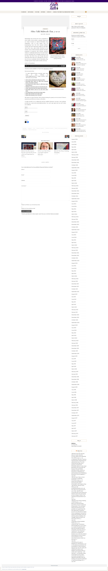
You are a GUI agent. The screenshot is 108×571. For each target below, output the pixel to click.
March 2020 (74, 338)
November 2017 (75, 410)
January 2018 (75, 405)
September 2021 (75, 291)
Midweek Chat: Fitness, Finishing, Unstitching (80, 69)
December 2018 (75, 376)
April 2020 (74, 335)
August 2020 (75, 325)
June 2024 (74, 206)
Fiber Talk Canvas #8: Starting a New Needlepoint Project (81, 105)
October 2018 (75, 381)
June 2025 (74, 175)
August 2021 (74, 294)
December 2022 (75, 252)
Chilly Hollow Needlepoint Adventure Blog (35, 79)
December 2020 (75, 314)
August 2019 (74, 356)
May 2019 (74, 363)
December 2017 (75, 407)
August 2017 (74, 418)
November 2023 (75, 224)
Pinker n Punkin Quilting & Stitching (61, 128)
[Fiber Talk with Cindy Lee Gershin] (23, 136)
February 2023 (75, 247)
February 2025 (75, 185)
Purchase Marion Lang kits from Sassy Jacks (35, 92)
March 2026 (74, 152)
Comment (23, 185)
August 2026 (74, 139)
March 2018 (74, 400)
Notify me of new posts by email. (28, 208)
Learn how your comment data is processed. (49, 213)
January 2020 (75, 343)
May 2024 (74, 209)
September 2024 (75, 198)
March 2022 (74, 276)
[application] (45, 66)
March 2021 (74, 307)
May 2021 (74, 301)
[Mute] (61, 65)
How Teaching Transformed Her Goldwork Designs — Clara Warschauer (81, 110)
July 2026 (74, 141)
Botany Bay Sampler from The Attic (34, 95)
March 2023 (74, 245)
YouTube (45, 1)
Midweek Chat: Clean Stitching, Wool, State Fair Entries (80, 90)
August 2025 (74, 170)
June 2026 (74, 144)
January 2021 (75, 312)
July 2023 (74, 234)
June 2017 (74, 423)
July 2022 (74, 265)
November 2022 (75, 255)
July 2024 (74, 203)
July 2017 (74, 420)
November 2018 (75, 379)
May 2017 (74, 425)
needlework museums (49, 128)
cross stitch (30, 128)
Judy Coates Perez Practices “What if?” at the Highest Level (81, 120)
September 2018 (75, 384)
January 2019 (75, 374)
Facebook (36, 1)
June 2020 (74, 330)
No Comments (45, 132)
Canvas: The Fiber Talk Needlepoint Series (65, 1)
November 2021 (75, 286)
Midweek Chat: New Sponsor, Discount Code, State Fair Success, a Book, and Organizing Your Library (81, 59)
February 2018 (75, 402)
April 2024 (74, 211)
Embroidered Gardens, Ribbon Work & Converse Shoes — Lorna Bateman (80, 95)
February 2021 (75, 309)
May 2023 (74, 239)
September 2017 (75, 415)
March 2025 (74, 183)
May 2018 (74, 394)
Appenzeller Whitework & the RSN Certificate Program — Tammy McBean (81, 100)
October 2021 (75, 289)
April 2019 (74, 366)
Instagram (41, 1)
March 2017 (74, 431)
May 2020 (74, 332)
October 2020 (75, 320)
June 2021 (74, 299)
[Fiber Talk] (54, 6)
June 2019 (74, 361)
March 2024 (74, 214)
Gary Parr (48, 34)
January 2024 (75, 219)
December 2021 (75, 283)
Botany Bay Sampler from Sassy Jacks (34, 93)
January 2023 (75, 250)
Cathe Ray (24, 128)
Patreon (49, 1)
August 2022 (75, 263)
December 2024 (75, 190)
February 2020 (75, 340)
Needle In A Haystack (40, 128)
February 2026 (75, 154)
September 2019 (75, 353)
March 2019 (74, 369)
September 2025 (75, 167)
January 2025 (75, 188)
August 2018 (74, 387)
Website (23, 180)
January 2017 (75, 436)
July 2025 (74, 172)
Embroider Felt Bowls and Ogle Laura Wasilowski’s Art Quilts (81, 131)
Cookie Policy (24, 569)
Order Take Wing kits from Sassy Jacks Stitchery (36, 88)
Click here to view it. (48, 68)
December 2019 (75, 345)
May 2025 (74, 178)
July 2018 (74, 389)
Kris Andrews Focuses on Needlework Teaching (80, 80)
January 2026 (75, 157)
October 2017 (75, 412)
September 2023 (75, 229)
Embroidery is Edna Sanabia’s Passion (79, 74)
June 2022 (74, 268)
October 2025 (75, 165)
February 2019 (75, 371)
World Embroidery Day (32, 129)
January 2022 (75, 281)
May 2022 (74, 270)
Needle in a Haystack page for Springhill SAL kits (36, 86)
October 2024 (75, 196)
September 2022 (75, 260)
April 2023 (74, 242)
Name (23, 169)
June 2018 (74, 392)
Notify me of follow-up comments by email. (30, 204)
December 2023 (75, 221)
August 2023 (75, 232)
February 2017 (75, 433)
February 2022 (75, 278)
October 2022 (75, 258)
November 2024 (75, 193)
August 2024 (75, 201)
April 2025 (74, 180)
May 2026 (74, 147)
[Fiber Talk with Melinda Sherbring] (66, 136)
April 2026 (74, 149)
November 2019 (75, 348)
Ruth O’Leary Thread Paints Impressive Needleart (81, 126)
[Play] (26, 65)
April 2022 (74, 273)
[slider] (63, 66)
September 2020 (75, 322)
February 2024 (75, 216)
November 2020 (75, 317)
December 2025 (75, 159)
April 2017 (74, 428)
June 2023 (74, 237)
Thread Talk (25, 129)
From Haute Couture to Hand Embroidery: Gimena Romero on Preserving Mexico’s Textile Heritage (81, 85)
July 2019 (74, 358)
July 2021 (74, 296)
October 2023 (75, 227)
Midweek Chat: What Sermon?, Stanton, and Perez (80, 115)
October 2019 (75, 350)
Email (22, 174)
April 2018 (74, 397)
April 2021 (74, 304)
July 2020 (74, 327)
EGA (34, 128)
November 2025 (75, 162)
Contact (54, 1)
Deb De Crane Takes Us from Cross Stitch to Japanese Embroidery (44, 152)
